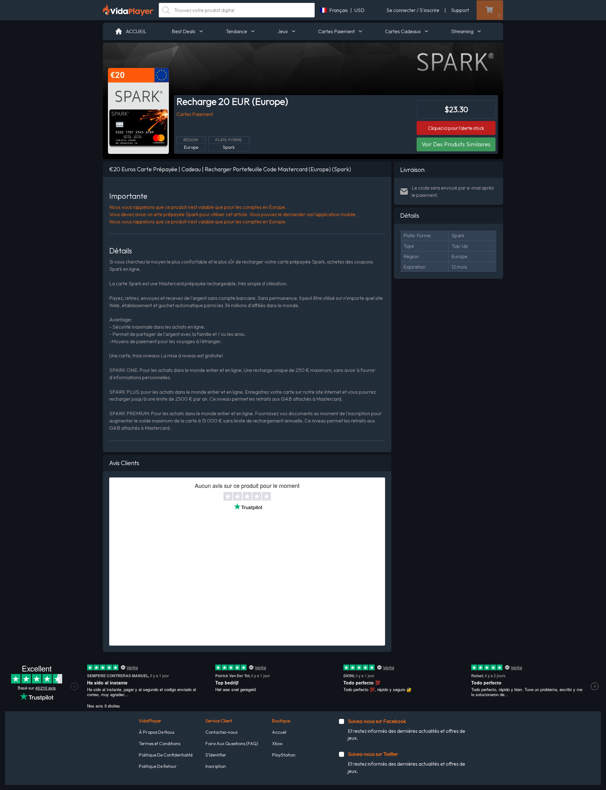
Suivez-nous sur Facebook (377, 721)
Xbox (277, 743)
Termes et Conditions (159, 743)
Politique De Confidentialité (166, 755)
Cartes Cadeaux (403, 31)
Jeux (282, 31)
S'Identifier (215, 755)
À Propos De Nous (156, 732)
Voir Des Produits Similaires (456, 144)
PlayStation (283, 755)
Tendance (236, 31)
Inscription (215, 766)
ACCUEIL (136, 31)
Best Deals (183, 31)
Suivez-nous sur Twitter (373, 754)
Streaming (462, 31)
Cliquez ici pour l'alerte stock (456, 128)
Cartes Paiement (336, 31)
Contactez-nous (221, 732)
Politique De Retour (158, 766)
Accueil (279, 732)
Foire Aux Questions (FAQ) (231, 743)
